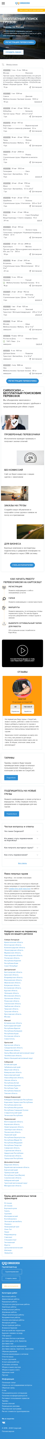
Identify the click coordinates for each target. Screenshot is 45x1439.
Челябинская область (13, 1056)
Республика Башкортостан (14, 1137)
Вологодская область (12, 945)
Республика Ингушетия (13, 1107)
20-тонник (8, 1206)
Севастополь (9, 1039)
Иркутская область (11, 1070)
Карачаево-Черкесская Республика (18, 1102)
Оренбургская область (13, 1130)
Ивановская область (12, 983)
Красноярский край (12, 1075)
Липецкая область (11, 993)
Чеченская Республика (13, 1115)
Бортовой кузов (10, 1208)
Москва (7, 1017)
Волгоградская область (13, 1122)
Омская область (10, 1080)
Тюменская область (12, 1050)
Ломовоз (7, 1224)
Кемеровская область (13, 1072)
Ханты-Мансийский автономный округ (19, 1053)
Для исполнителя (11, 1286)
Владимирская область (13, 977)
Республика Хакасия (12, 1091)
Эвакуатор (8, 1253)
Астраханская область (13, 1023)
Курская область (10, 990)
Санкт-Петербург (11, 966)
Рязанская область (11, 1001)
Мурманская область (12, 953)
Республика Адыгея (12, 1028)
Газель (7, 1211)
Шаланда (7, 1250)
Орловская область (12, 998)
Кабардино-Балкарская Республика (18, 1100)
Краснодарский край (12, 1026)
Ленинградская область (13, 950)
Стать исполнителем (22, 565)
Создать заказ (13, 52)
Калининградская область (14, 947)
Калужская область (12, 985)
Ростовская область (12, 1036)
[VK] (3, 1422)
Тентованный (9, 1242)
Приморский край (11, 1173)
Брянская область (11, 975)
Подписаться (12, 814)
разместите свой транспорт (20, 889)
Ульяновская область (12, 1156)
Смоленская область (12, 1004)
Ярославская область (12, 1014)
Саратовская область (12, 1150)
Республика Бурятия (12, 1085)
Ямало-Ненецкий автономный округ (18, 1058)
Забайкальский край (12, 1067)
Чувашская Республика (13, 1158)
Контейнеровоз (10, 1219)
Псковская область (11, 958)
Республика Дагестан (12, 1105)
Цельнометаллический (13, 1248)
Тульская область (11, 1011)
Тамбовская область (12, 1006)
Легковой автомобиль (13, 1221)
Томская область (10, 1093)
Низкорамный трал (11, 1227)
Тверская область (11, 1009)
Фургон (7, 1245)
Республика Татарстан (13, 1145)
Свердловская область (13, 1048)
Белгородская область (13, 972)
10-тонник (8, 1203)
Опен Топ (8, 1229)
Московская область (12, 996)
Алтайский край (10, 1064)
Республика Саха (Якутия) (14, 1175)
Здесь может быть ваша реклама (31, 10)
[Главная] (22, 3)
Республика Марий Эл (13, 1140)
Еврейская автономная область (16, 1167)
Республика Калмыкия (13, 1031)
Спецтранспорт (10, 1240)
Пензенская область (12, 1132)
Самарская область (12, 1148)
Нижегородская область (14, 1127)
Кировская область (12, 1124)
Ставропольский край (13, 1113)
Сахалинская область (12, 1178)
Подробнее (11, 778)
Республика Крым (11, 1033)
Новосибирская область (13, 1078)
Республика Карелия (12, 961)
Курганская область (12, 1045)
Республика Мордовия (13, 1143)
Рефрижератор (10, 1235)
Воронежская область (13, 980)
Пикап (6, 1232)
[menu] (3, 3)
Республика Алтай (11, 1083)
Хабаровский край (11, 1180)
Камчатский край (11, 1170)
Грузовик (8, 1214)
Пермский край (10, 1135)
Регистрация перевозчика (22, 381)
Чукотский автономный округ (16, 1183)
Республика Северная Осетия (16, 1110)
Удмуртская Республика (13, 1153)
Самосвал (8, 1237)
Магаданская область (12, 1186)
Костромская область (12, 988)
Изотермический (11, 1216)
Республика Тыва (11, 1088)
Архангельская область (13, 942)
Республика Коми (11, 963)
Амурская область (11, 1165)
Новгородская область (13, 955)
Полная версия (8, 1431)
